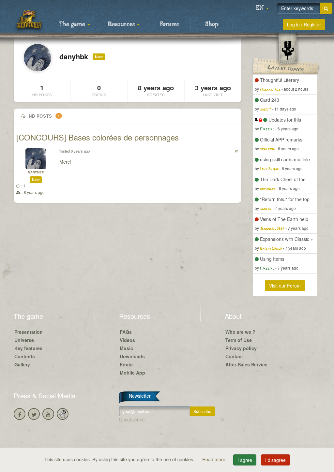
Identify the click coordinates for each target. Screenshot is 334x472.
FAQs (126, 332)
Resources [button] (122, 24)
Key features (28, 348)
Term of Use (238, 340)
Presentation (28, 332)
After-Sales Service (246, 364)
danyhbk (36, 172)
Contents (24, 356)
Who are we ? (240, 332)
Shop (212, 24)
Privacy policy (241, 348)
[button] (262, 8)
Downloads (132, 356)
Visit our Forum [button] (285, 285)
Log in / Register (304, 24)
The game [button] (73, 24)
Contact (234, 356)
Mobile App (132, 372)
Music (126, 348)
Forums (169, 24)
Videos (127, 340)
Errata (126, 364)
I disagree (275, 460)
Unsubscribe (132, 419)
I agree (244, 460)
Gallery (22, 364)
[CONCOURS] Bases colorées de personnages (97, 137)
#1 (237, 151)
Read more (214, 459)
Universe (24, 340)
